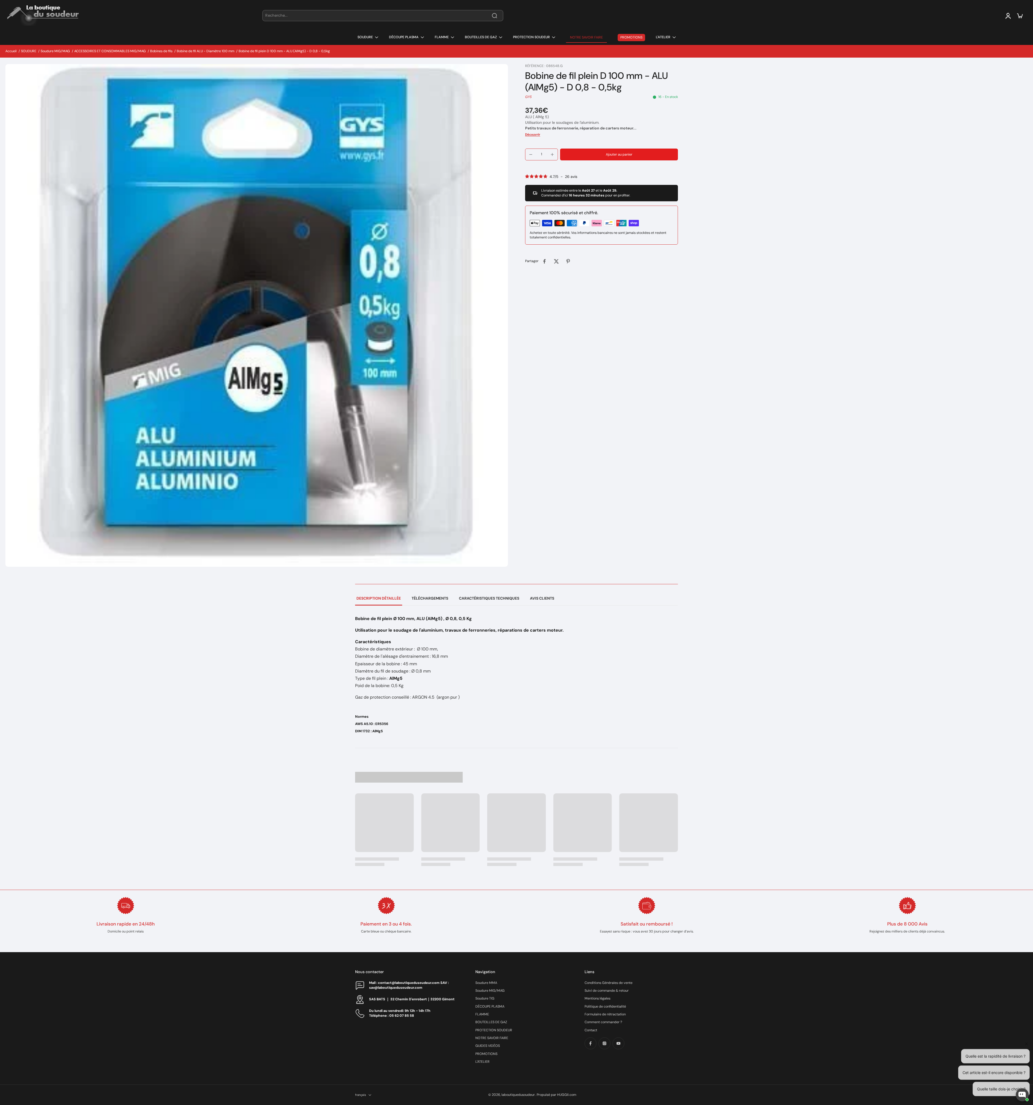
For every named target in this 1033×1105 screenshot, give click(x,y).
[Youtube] (618, 1043)
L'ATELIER (482, 1062)
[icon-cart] (1019, 15)
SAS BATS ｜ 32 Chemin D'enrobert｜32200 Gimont (412, 999)
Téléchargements (430, 598)
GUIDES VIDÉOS (487, 1046)
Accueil (11, 51)
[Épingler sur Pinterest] (568, 261)
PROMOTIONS (486, 1054)
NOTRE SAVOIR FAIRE (491, 1038)
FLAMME (482, 1014)
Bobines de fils (161, 51)
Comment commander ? (603, 1022)
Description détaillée (378, 598)
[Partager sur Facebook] (544, 261)
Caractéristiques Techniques (489, 598)
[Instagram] (604, 1043)
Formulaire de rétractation (605, 1014)
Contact (591, 1030)
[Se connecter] (1008, 15)
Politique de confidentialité (605, 1006)
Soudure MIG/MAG (55, 51)
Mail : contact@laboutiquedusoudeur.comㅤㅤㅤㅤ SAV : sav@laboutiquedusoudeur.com (409, 985)
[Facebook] (590, 1043)
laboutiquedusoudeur (518, 1095)
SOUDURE (28, 51)
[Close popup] (1026, 1032)
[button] (619, 155)
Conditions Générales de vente (608, 983)
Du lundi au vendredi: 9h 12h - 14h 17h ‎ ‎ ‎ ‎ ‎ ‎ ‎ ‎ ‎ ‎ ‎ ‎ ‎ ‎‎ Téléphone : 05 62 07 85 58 (405, 1013)
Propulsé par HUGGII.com (556, 1095)
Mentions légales (597, 998)
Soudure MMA (486, 983)
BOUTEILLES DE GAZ (491, 1022)
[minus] (530, 154)
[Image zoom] (256, 315)
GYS (528, 97)
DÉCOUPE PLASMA (489, 1006)
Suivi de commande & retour (607, 990)
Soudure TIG (484, 998)
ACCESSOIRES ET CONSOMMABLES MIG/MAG (110, 51)
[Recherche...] (494, 15)
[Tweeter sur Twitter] (556, 261)
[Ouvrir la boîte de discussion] (1022, 1094)
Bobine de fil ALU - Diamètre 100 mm (205, 51)
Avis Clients (542, 598)
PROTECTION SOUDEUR (493, 1030)
